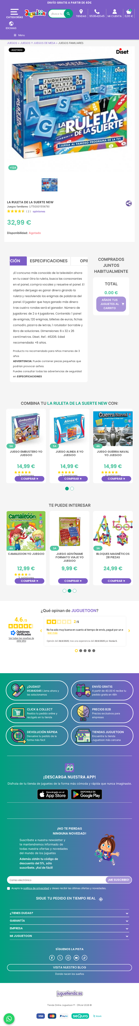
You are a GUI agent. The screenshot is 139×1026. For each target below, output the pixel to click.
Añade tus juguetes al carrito (112, 304)
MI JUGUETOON (21, 936)
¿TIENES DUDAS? (21, 913)
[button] (129, 203)
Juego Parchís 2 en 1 (26, 554)
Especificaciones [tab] (49, 260)
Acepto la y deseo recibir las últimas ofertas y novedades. (58, 888)
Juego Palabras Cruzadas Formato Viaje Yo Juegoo (113, 557)
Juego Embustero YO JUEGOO (113, 453)
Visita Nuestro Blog (69, 967)
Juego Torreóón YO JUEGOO (69, 453)
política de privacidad (36, 888)
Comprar (29, 479)
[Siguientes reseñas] (129, 631)
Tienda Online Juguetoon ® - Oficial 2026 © (69, 1005)
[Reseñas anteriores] (40, 631)
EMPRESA (16, 928)
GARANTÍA (17, 921)
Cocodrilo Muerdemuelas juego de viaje (26, 455)
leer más (53, 632)
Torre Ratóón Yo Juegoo (69, 555)
